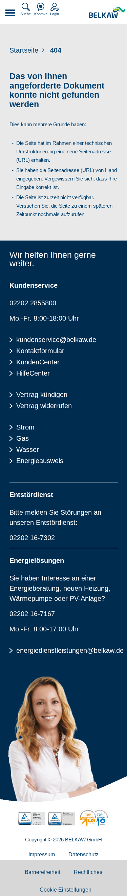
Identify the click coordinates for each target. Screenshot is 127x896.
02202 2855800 (32, 303)
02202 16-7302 (32, 537)
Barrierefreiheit (42, 872)
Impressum (41, 854)
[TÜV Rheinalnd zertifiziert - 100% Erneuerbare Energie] (31, 818)
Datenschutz (83, 854)
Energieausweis (39, 460)
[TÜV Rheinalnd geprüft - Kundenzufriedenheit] (61, 818)
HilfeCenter (33, 373)
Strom (25, 427)
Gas (22, 438)
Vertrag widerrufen (44, 405)
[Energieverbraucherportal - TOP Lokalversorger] (94, 817)
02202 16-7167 (32, 613)
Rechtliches (88, 872)
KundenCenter (38, 362)
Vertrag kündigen (41, 394)
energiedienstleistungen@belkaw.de (67, 650)
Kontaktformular (40, 351)
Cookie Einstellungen (65, 890)
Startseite (23, 50)
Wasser (27, 449)
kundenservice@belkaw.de (56, 339)
